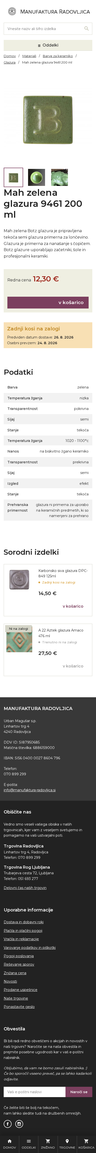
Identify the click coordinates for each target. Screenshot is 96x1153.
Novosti (10, 981)
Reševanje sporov (19, 964)
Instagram (19, 1124)
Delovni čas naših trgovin (25, 888)
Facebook (8, 1124)
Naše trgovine (16, 998)
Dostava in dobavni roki (24, 922)
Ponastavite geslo (19, 1007)
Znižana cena (15, 973)
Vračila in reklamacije (21, 939)
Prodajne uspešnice (20, 990)
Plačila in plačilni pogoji (23, 930)
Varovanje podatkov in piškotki (30, 947)
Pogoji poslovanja (19, 956)
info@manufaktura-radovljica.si (30, 790)
